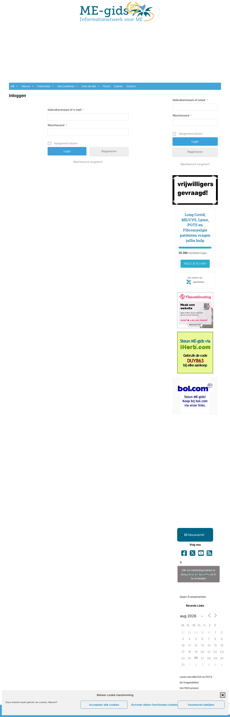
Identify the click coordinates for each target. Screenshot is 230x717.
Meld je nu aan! (195, 263)
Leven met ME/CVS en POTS (196, 676)
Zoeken (118, 86)
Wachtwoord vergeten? (88, 162)
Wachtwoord (57, 125)
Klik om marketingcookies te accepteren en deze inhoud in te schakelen (198, 574)
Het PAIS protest (189, 688)
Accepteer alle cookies (104, 704)
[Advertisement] (115, 54)
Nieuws (26, 86)
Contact (131, 86)
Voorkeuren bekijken (201, 704)
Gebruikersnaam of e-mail (66, 109)
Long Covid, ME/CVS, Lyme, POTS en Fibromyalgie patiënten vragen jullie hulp (195, 227)
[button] (222, 695)
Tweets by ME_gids (198, 574)
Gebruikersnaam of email (190, 100)
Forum (106, 86)
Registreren (109, 151)
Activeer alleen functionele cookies (153, 704)
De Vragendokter (189, 682)
